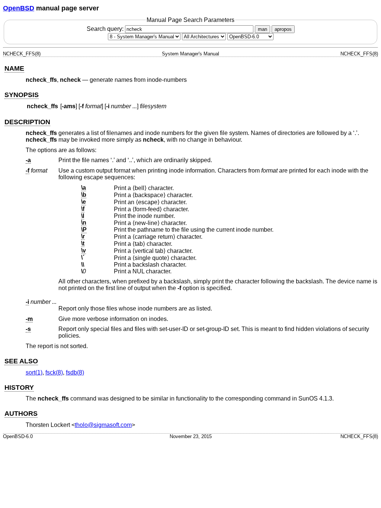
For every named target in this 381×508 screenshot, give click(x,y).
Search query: (106, 29)
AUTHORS (21, 413)
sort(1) (34, 372)
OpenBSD (18, 8)
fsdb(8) (75, 372)
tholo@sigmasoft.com (103, 425)
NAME (14, 68)
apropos (283, 29)
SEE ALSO (21, 361)
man (262, 29)
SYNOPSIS (21, 95)
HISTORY (19, 387)
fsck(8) (54, 372)
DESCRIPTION (27, 122)
